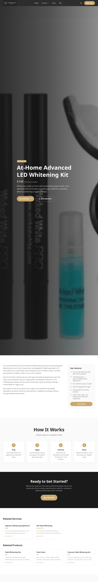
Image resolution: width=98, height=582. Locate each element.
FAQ (60, 3)
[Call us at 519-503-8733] (81, 3)
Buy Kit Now (24, 199)
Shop (54, 3)
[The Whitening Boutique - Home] (10, 3)
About (36, 3)
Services (44, 3)
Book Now (89, 3)
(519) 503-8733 (46, 199)
